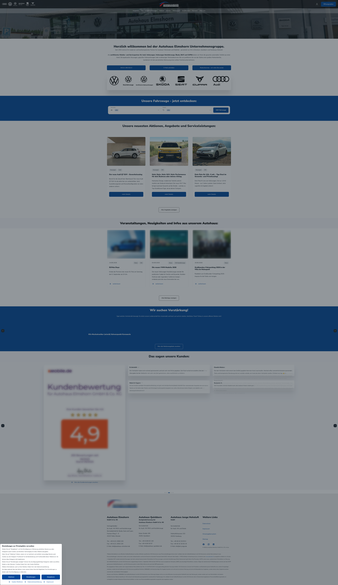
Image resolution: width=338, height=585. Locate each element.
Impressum (50, 582)
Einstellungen (30, 577)
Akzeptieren (51, 577)
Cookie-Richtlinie (17, 582)
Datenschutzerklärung (35, 582)
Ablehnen (11, 577)
